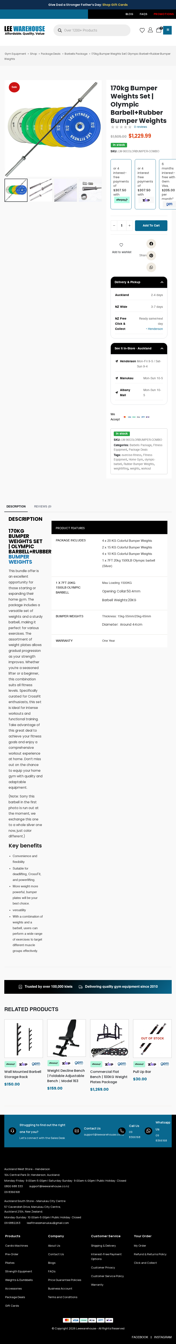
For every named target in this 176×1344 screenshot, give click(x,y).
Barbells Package (76, 54)
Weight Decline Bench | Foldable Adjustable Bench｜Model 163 (66, 1075)
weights (135, 468)
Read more (155, 1053)
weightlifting (121, 468)
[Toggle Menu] (167, 30)
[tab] (42, 506)
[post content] (24, 1038)
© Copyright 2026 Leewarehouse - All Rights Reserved (88, 1328)
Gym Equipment (15, 54)
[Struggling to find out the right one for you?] (12, 1131)
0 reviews (140, 126)
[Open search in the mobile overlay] (92, 30)
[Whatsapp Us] (148, 1131)
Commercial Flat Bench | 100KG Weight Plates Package (108, 1076)
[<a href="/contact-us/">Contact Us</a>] (77, 1131)
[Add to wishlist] (122, 245)
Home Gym (136, 459)
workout (146, 468)
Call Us (134, 1126)
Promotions (164, 14)
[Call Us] (122, 1131)
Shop (33, 54)
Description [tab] (16, 506)
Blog (129, 14)
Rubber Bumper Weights (139, 464)
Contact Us (92, 1128)
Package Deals (51, 54)
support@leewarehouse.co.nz (104, 1134)
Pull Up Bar (142, 1071)
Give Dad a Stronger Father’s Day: (88, 5)
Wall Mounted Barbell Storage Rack (22, 1074)
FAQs (143, 14)
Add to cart (151, 225)
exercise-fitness (131, 455)
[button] (9, 128)
